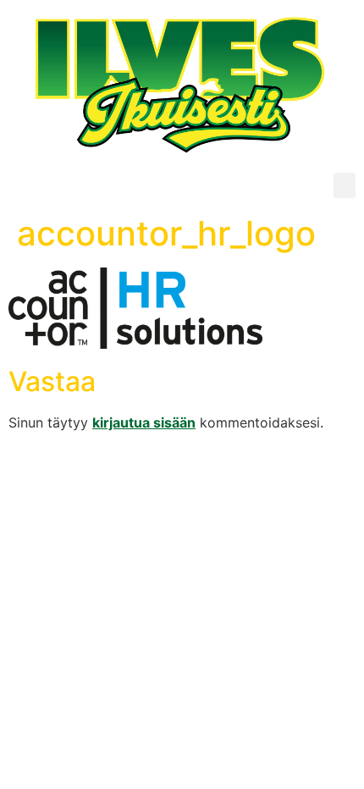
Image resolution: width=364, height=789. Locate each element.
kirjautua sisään (144, 422)
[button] (345, 185)
